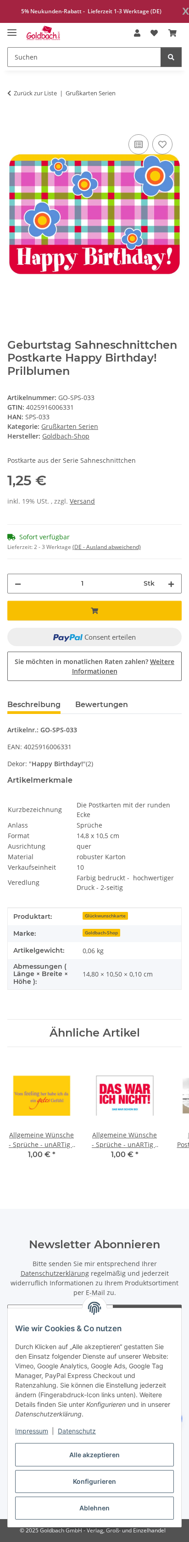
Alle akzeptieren (94, 1455)
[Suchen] (171, 57)
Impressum (31, 1431)
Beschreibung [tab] (34, 704)
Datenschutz (77, 1431)
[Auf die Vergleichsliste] (138, 144)
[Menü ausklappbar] (12, 28)
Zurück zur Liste (35, 93)
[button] (137, 33)
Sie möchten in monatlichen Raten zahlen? (94, 666)
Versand (82, 501)
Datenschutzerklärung (55, 1273)
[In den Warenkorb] (14, 122)
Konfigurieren (94, 1481)
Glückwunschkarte (105, 915)
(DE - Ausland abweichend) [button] (106, 547)
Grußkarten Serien (69, 426)
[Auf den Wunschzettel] (162, 144)
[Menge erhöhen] (171, 583)
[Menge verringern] (18, 583)
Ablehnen (94, 1508)
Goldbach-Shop (101, 932)
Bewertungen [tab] (101, 704)
